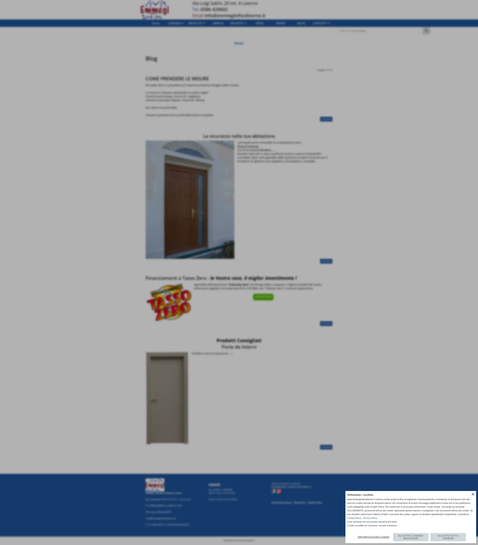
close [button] (473, 494)
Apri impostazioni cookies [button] (373, 537)
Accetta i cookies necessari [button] (410, 537)
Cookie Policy (354, 518)
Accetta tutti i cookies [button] (448, 537)
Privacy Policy (370, 518)
